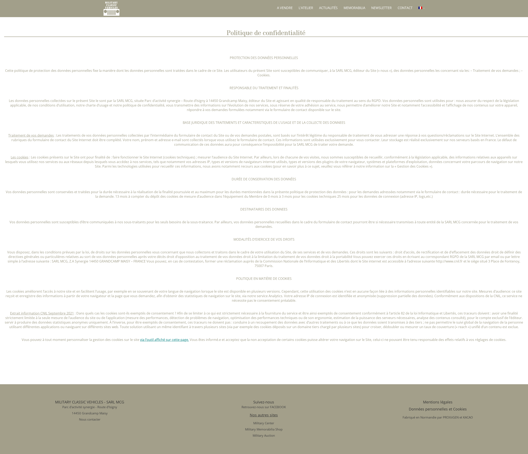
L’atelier (306, 8)
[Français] (421, 8)
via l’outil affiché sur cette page (164, 339)
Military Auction (264, 435)
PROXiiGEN (451, 417)
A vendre (285, 8)
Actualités (328, 8)
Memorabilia (354, 8)
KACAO (468, 417)
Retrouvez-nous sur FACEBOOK (264, 407)
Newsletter (381, 8)
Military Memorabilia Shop (264, 429)
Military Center (263, 423)
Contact (405, 8)
